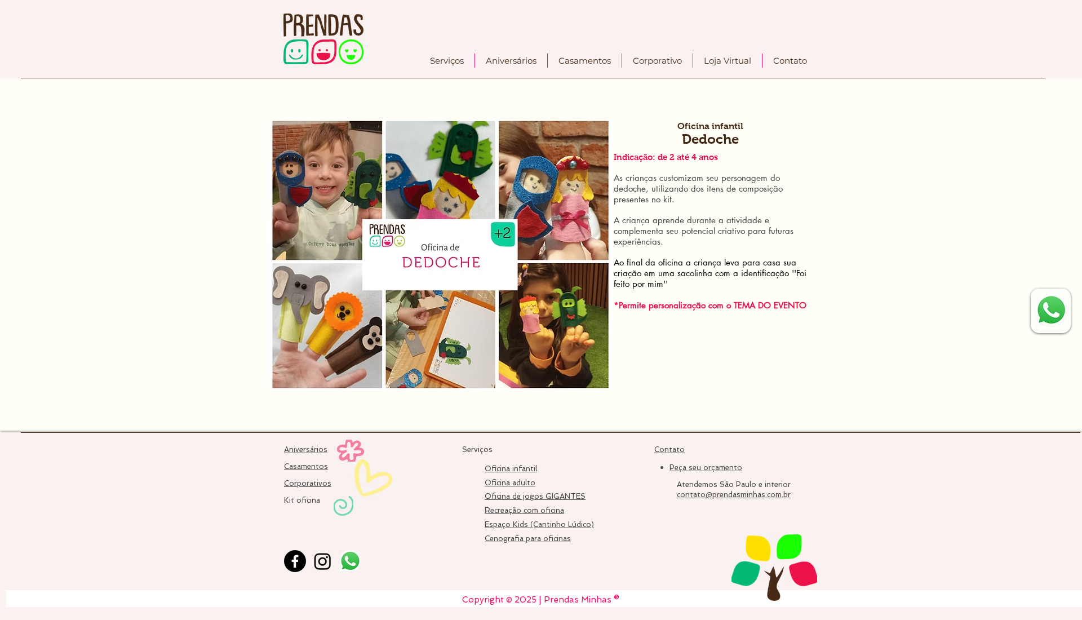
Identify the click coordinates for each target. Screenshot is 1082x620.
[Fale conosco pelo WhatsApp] (1051, 310)
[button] (447, 61)
